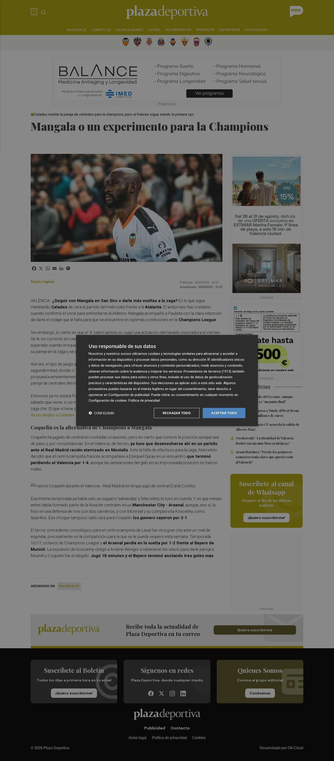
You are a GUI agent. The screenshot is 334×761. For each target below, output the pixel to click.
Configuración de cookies (108, 400)
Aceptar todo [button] (224, 413)
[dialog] (167, 380)
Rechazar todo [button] (177, 413)
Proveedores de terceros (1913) (207, 371)
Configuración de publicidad (129, 395)
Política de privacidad (144, 400)
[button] (101, 413)
